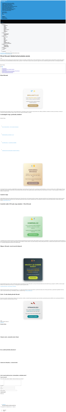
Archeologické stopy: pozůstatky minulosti (8, 69)
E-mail (1, 388)
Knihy (5, 26)
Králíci (5, 41)
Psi (2, 13)
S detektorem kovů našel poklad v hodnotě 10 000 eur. (10, 150)
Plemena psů (6, 36)
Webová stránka (2, 390)
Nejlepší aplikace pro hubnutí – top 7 (8, 134)
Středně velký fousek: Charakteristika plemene (8, 8)
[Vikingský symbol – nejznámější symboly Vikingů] (9, 335)
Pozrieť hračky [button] (33, 277)
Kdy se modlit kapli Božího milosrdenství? (8, 349)
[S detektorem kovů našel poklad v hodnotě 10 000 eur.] (7, 149)
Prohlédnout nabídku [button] (33, 316)
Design (5, 28)
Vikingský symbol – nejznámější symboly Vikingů (9, 336)
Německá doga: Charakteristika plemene (8, 9)
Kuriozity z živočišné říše (7, 43)
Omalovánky (6, 25)
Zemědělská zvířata (6, 42)
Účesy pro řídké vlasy (28, 290)
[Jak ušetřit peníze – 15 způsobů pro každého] (7, 141)
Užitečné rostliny (6, 46)
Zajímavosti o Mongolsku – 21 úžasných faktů (8, 362)
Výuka (3, 32)
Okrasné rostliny (6, 45)
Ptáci (4, 39)
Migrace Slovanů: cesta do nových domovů (8, 71)
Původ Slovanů (4, 68)
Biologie (5, 35)
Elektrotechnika (6, 34)
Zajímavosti (3, 15)
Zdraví (3, 14)
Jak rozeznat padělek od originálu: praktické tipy (9, 405)
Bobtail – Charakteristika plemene (7, 4)
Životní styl (3, 24)
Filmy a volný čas (4, 12)
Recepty (3, 47)
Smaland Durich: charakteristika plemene (8, 7)
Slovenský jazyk (6, 33)
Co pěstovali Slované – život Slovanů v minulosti (8, 286)
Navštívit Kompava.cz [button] (33, 234)
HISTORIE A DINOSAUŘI (4, 53)
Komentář (2, 385)
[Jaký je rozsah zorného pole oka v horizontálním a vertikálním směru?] (9, 373)
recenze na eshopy (4, 18)
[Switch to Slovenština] (2, 19)
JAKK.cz (3, 16)
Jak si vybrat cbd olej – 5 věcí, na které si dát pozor (10, 126)
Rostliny (3, 44)
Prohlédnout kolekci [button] (33, 105)
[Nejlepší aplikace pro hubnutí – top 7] (7, 133)
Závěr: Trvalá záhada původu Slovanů (7, 72)
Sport (4, 30)
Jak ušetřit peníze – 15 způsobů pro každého (9, 142)
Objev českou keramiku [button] (33, 183)
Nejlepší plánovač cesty (7, 200)
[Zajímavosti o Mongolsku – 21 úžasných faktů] (9, 360)
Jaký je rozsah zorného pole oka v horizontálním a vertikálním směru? (13, 375)
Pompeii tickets (4, 17)
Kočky (5, 38)
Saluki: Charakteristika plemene (6, 10)
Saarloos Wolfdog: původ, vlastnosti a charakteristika (9, 6)
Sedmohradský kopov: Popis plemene (7, 5)
